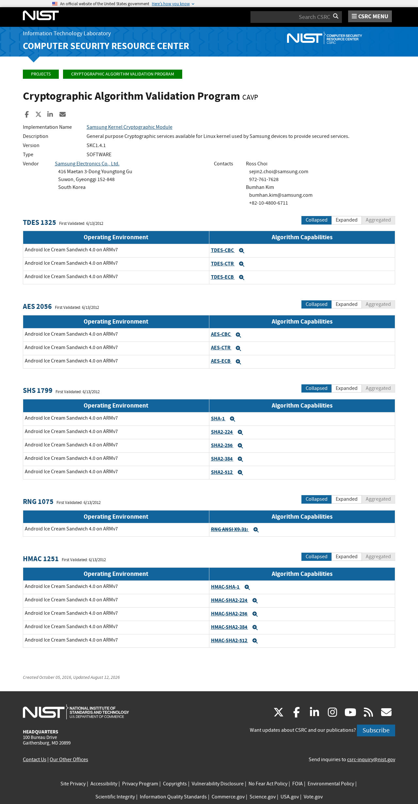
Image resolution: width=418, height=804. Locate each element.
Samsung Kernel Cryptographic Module (129, 127)
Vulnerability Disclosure (218, 783)
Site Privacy (73, 783)
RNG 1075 (38, 501)
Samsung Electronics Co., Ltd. (87, 163)
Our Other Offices (69, 759)
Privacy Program (140, 783)
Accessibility (103, 783)
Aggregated (378, 220)
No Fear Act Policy (268, 783)
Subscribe (376, 730)
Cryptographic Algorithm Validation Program (122, 74)
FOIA (297, 783)
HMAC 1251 (41, 559)
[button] (242, 251)
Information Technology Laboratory (67, 33)
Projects (41, 74)
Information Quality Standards (173, 797)
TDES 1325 (39, 222)
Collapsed (317, 220)
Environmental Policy (331, 783)
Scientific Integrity (115, 797)
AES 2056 (37, 306)
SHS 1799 (38, 390)
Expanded (347, 220)
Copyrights (175, 783)
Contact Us (34, 759)
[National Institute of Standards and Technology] (76, 711)
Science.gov (262, 797)
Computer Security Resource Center (106, 46)
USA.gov (290, 797)
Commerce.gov (228, 797)
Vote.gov (313, 797)
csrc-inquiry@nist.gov (371, 759)
